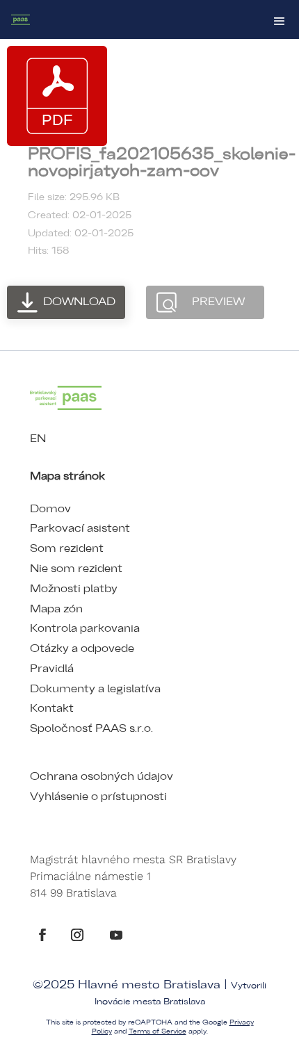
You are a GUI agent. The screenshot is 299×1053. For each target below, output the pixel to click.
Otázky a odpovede (82, 648)
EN (38, 438)
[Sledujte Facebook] (42, 934)
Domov (50, 508)
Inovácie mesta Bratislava (150, 1001)
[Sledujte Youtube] (116, 935)
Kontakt (52, 708)
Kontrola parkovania (85, 628)
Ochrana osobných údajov (101, 776)
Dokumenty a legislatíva (95, 688)
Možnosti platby (74, 588)
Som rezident (67, 548)
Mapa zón (56, 608)
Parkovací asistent (80, 528)
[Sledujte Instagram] (77, 935)
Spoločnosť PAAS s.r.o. (91, 728)
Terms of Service (157, 1031)
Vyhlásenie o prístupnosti (98, 796)
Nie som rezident (76, 568)
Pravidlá (52, 668)
